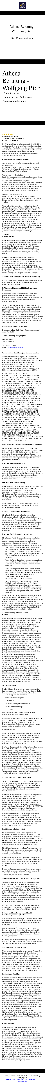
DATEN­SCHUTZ (31, 1080)
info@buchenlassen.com (16, 347)
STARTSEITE (10, 1080)
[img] (22, 5)
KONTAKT (20, 1080)
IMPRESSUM (22, 1081)
